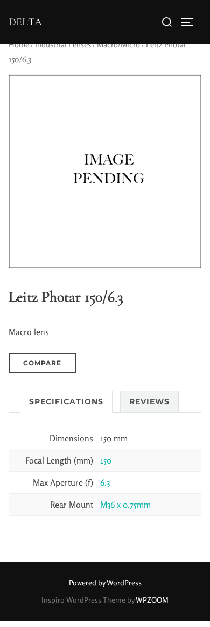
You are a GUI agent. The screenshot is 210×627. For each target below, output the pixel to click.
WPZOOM (152, 599)
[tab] (66, 402)
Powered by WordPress (105, 582)
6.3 (105, 482)
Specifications (66, 401)
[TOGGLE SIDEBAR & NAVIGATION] (190, 22)
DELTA (25, 22)
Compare (42, 363)
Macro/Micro (118, 44)
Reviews (149, 401)
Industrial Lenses (63, 44)
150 (105, 460)
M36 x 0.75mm (125, 504)
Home (19, 44)
